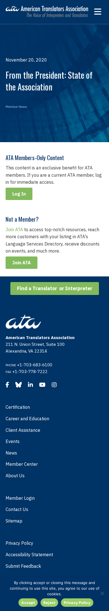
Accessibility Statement (29, 554)
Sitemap (14, 521)
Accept (28, 602)
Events (13, 441)
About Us (15, 475)
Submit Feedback (23, 566)
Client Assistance (23, 430)
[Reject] (102, 593)
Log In (19, 194)
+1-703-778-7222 (30, 371)
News (11, 453)
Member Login (20, 498)
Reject (49, 602)
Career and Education (27, 418)
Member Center (22, 464)
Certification (18, 407)
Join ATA (14, 229)
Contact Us (17, 509)
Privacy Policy (19, 543)
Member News (16, 107)
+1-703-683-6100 (34, 364)
